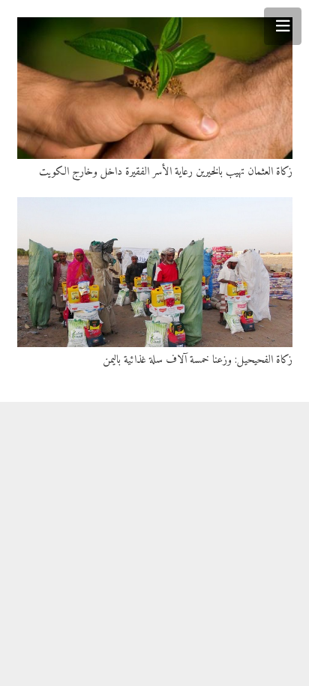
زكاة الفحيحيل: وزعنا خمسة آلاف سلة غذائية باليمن (197, 360)
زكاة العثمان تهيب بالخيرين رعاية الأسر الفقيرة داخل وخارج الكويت (165, 172)
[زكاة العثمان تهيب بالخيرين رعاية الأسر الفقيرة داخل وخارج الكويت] (154, 88)
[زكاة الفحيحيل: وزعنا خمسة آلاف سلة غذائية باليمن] (154, 272)
